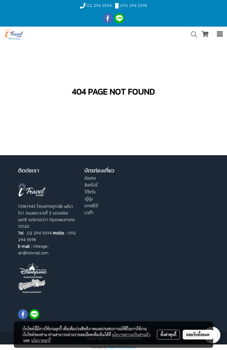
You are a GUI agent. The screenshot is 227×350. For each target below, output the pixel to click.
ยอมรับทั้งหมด (198, 334)
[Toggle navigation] (220, 34)
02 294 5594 (99, 5)
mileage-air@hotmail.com (33, 249)
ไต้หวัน (90, 191)
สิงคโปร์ (91, 185)
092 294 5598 (133, 5)
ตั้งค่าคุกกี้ (168, 334)
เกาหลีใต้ (91, 205)
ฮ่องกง (90, 178)
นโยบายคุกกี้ (41, 340)
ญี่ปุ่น (88, 198)
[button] (192, 34)
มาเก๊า (88, 212)
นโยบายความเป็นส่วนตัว (131, 334)
